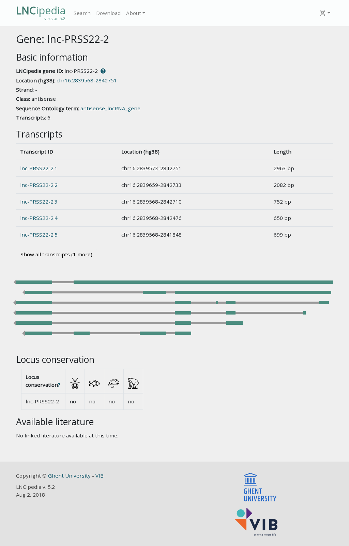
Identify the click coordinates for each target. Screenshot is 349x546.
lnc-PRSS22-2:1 (39, 168)
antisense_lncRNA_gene (110, 108)
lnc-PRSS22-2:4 (39, 217)
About (133, 13)
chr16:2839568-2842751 (87, 80)
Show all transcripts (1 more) (56, 254)
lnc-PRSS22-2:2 (39, 184)
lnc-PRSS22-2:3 (39, 201)
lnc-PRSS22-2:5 (39, 234)
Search (82, 13)
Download (108, 13)
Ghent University (70, 475)
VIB (99, 475)
